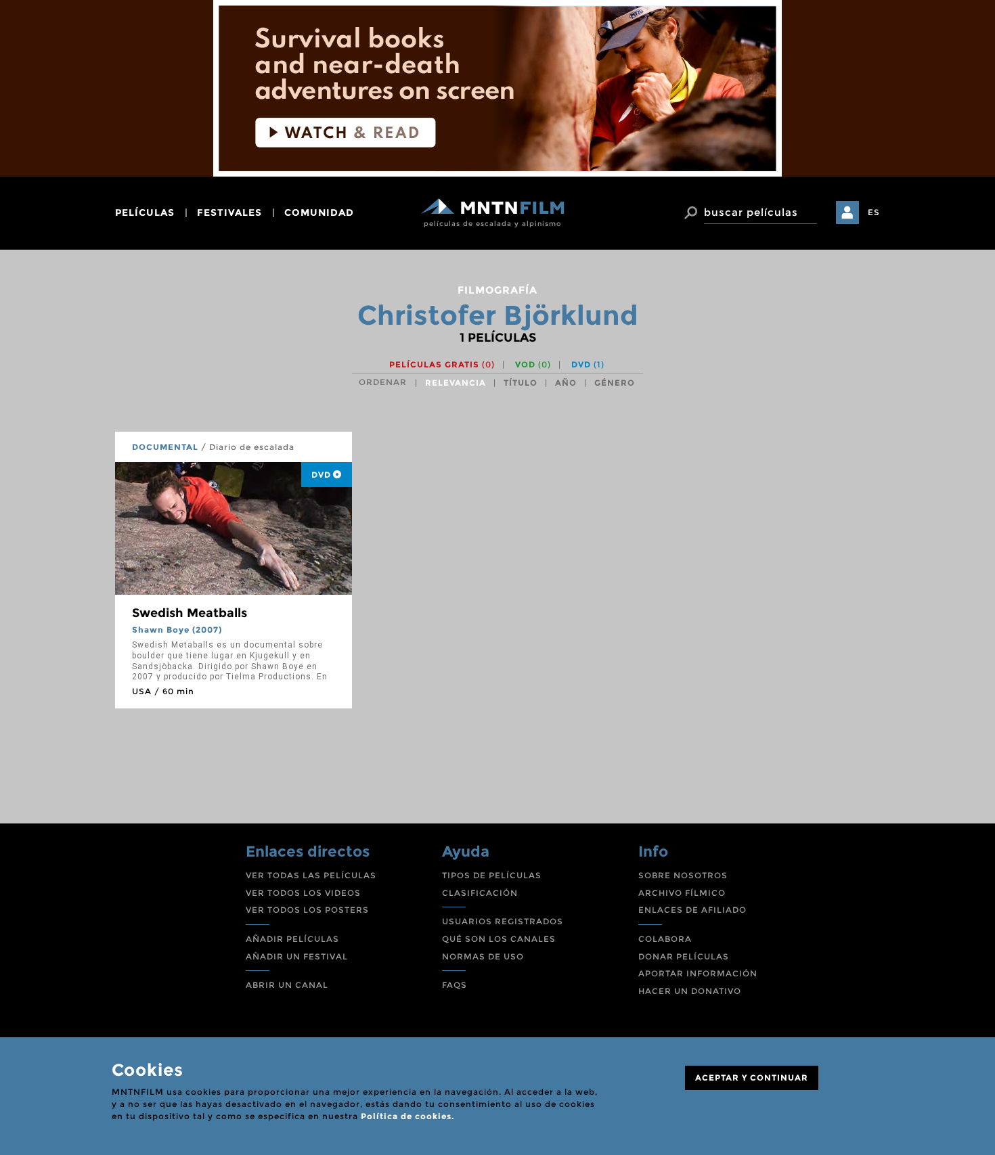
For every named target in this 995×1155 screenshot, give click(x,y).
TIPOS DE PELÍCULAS (491, 875)
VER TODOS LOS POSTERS (307, 910)
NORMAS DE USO (483, 956)
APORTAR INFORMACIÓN (697, 973)
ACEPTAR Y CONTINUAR (751, 1077)
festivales (229, 212)
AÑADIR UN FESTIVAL (297, 956)
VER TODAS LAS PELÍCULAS (311, 875)
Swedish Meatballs (189, 613)
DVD (587, 364)
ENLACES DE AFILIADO (692, 910)
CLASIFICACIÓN (480, 893)
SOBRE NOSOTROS (683, 875)
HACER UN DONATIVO (689, 991)
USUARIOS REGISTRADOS (502, 921)
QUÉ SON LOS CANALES (499, 939)
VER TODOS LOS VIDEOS (303, 893)
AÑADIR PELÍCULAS (292, 939)
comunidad (319, 212)
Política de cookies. (407, 1116)
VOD (533, 364)
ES (874, 212)
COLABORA (665, 939)
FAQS (454, 985)
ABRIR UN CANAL (287, 985)
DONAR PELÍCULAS (683, 956)
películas (145, 212)
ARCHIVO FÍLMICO (682, 893)
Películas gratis (442, 364)
